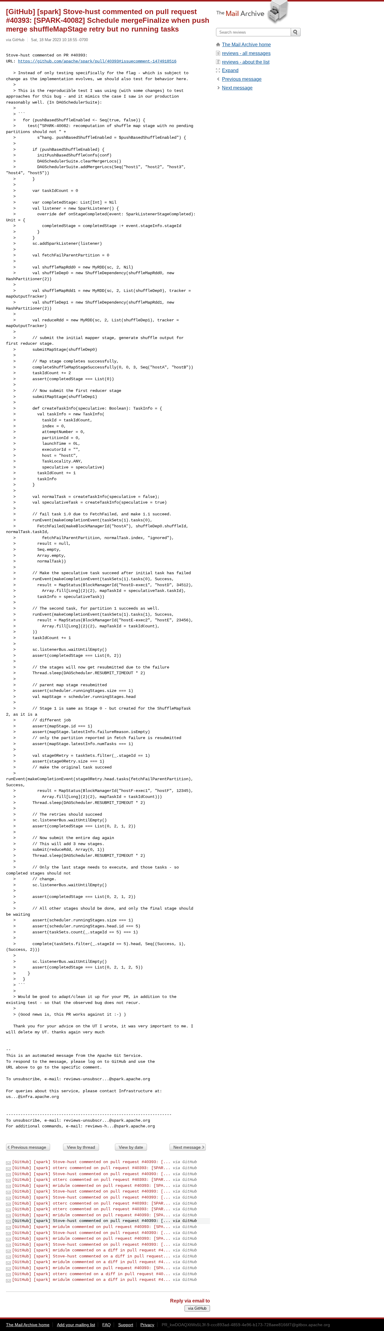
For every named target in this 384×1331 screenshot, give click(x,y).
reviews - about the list (245, 62)
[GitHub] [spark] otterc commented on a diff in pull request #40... (91, 1274)
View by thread (81, 1147)
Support (125, 1324)
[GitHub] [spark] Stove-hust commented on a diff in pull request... (91, 1256)
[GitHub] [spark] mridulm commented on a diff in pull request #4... (91, 1250)
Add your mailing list (76, 1324)
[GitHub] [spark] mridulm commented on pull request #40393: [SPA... (91, 1185)
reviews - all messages (246, 53)
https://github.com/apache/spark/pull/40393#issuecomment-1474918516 (97, 61)
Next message (187, 1147)
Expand (230, 70)
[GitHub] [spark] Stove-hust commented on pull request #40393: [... (91, 1162)
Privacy (147, 1324)
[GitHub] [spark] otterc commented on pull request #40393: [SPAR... (91, 1168)
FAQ (106, 1324)
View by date (131, 1147)
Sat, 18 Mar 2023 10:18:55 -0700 (59, 40)
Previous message (28, 1147)
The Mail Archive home (246, 44)
